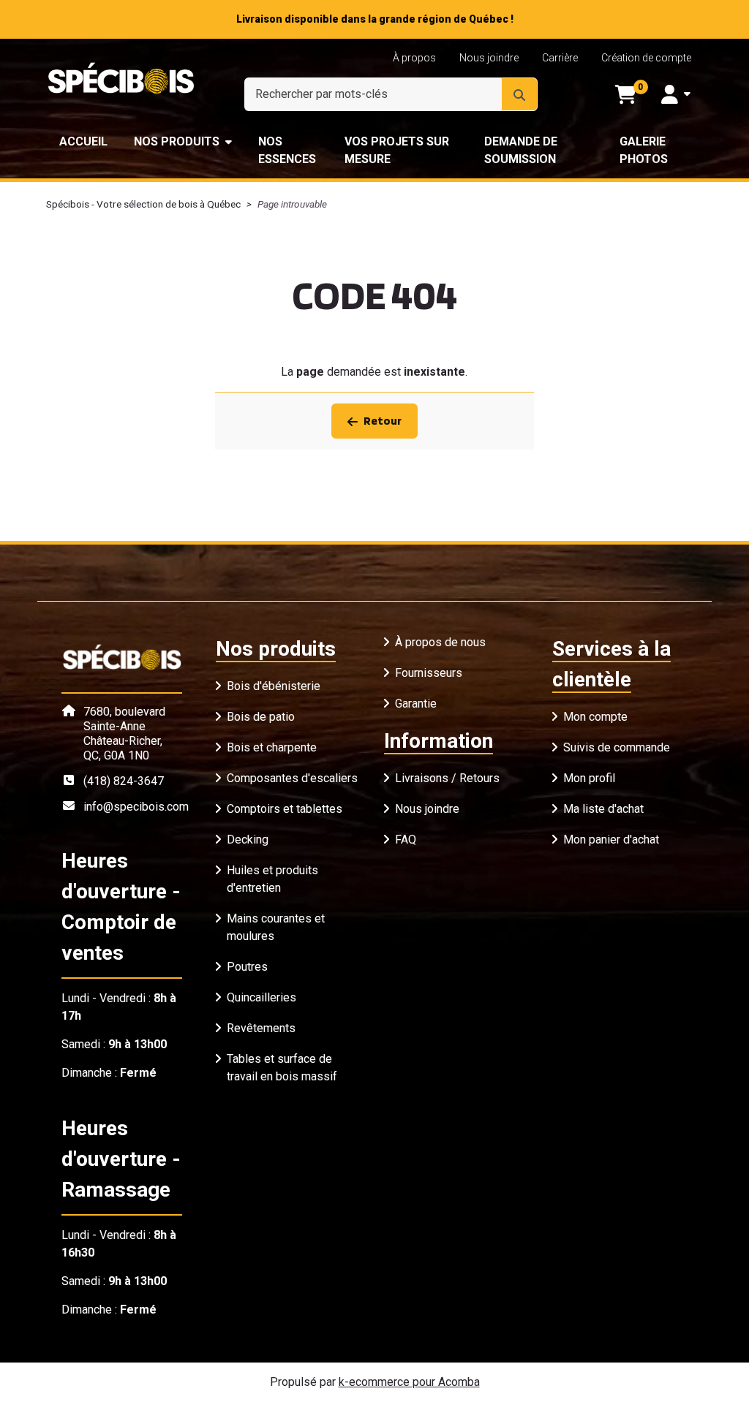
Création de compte (646, 58)
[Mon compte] (676, 94)
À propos (414, 58)
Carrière (560, 58)
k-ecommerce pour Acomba (409, 1382)
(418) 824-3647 (123, 781)
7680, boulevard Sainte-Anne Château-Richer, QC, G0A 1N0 (124, 733)
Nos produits (176, 141)
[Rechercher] (519, 94)
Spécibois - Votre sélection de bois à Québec (143, 204)
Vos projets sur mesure (397, 150)
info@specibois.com (136, 807)
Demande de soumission (520, 150)
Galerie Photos (644, 150)
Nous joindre (489, 58)
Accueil (83, 141)
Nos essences (287, 150)
